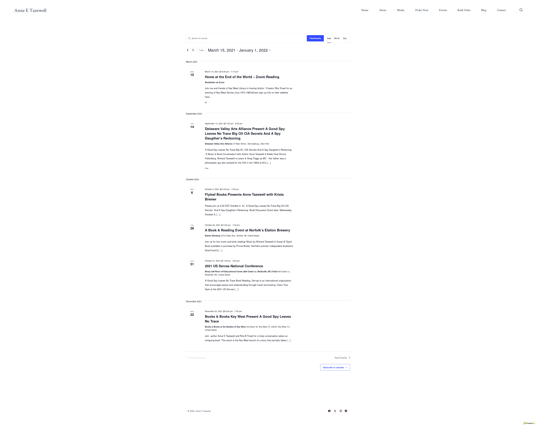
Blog (483, 10)
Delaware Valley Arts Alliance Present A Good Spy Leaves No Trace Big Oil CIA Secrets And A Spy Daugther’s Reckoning (245, 133)
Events (443, 10)
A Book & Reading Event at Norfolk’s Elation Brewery (247, 230)
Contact (501, 10)
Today (201, 50)
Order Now (421, 10)
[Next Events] (193, 50)
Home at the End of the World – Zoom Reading (242, 76)
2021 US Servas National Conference (234, 265)
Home (364, 10)
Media (400, 10)
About (382, 10)
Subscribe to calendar (333, 367)
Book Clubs (463, 10)
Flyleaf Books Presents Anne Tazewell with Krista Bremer (244, 196)
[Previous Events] (187, 50)
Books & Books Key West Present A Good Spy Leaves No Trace (248, 318)
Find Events (315, 38)
